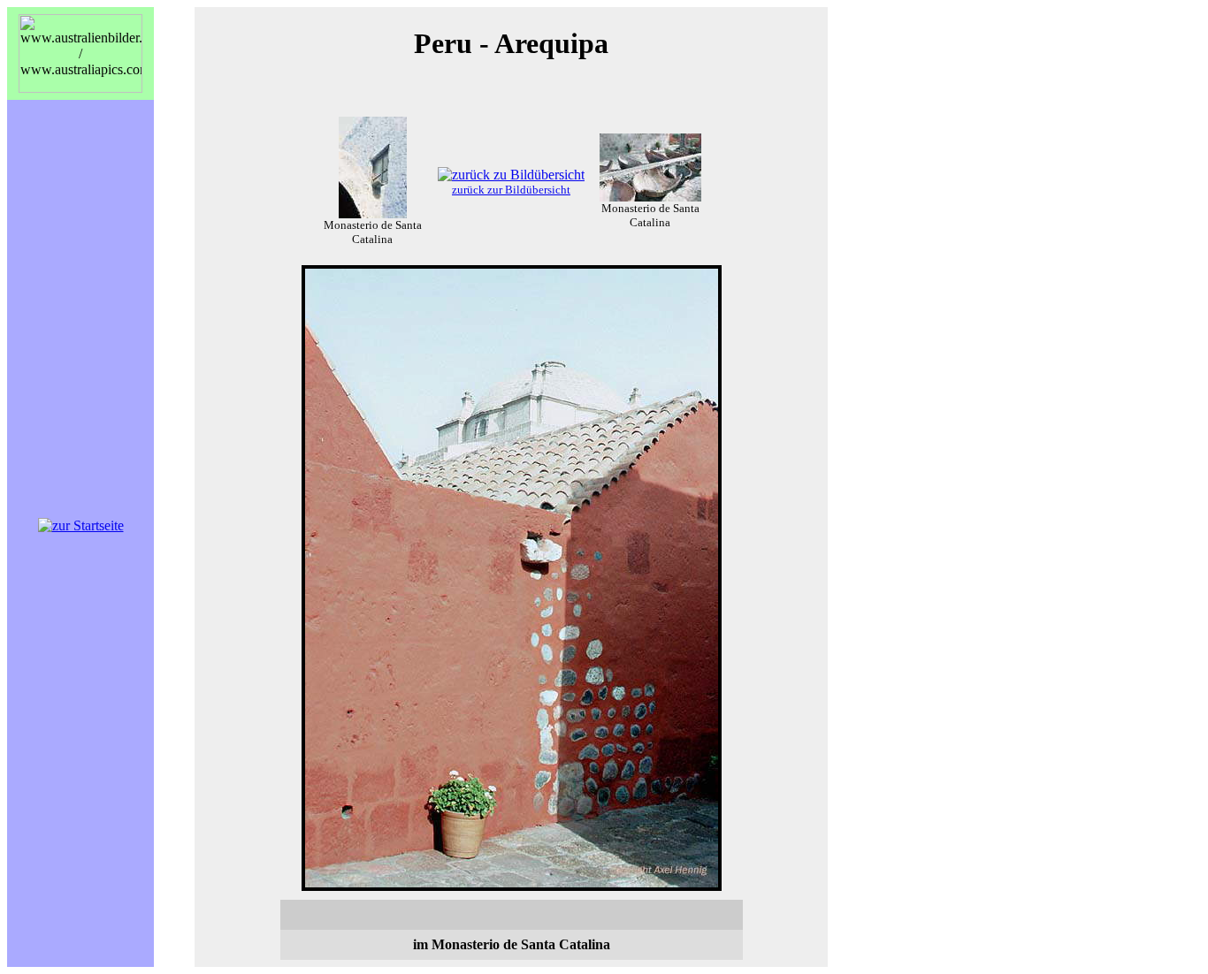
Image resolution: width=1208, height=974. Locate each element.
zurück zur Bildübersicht (511, 189)
